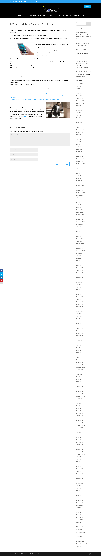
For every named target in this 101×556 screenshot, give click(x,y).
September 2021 (80, 221)
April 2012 (78, 493)
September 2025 (80, 108)
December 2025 (80, 100)
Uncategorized (80, 541)
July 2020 (78, 255)
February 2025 (79, 125)
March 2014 (79, 439)
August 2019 (79, 282)
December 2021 (80, 214)
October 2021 (79, 219)
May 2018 (78, 318)
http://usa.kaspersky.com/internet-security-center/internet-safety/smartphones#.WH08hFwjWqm (35, 99)
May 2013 (78, 461)
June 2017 (79, 345)
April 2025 (78, 120)
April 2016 (78, 379)
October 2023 (79, 161)
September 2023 (80, 163)
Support (58, 15)
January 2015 (79, 415)
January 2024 (79, 154)
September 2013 (80, 454)
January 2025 (79, 127)
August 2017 (79, 340)
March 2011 (79, 514)
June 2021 (79, 229)
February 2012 (79, 498)
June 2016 (79, 374)
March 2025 (79, 122)
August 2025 (79, 110)
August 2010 (79, 519)
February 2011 (79, 517)
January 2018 (79, 328)
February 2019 (79, 297)
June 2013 (79, 459)
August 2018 (79, 311)
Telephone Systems (81, 539)
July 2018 (78, 313)
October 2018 (79, 306)
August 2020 (79, 253)
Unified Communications (82, 543)
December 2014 (80, 418)
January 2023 (79, 183)
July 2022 (78, 197)
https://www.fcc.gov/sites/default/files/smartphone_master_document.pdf (29, 93)
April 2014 (78, 437)
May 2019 (78, 289)
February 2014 (79, 442)
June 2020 (79, 258)
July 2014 (78, 430)
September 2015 (80, 396)
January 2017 (79, 357)
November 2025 (80, 103)
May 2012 (78, 490)
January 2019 (79, 299)
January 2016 (79, 386)
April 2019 (78, 292)
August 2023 (79, 166)
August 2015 (79, 398)
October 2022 (79, 190)
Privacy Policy (76, 15)
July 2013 (78, 456)
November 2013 (80, 449)
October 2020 (79, 248)
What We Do (33, 15)
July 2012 (78, 485)
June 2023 (79, 171)
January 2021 (79, 241)
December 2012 (80, 473)
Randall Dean (79, 70)
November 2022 (80, 188)
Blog (51, 15)
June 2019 (79, 287)
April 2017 (78, 350)
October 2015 (79, 393)
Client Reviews (42, 15)
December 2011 (80, 500)
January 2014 (79, 444)
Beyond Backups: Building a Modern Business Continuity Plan (83, 36)
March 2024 (79, 149)
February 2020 (79, 267)
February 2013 (79, 468)
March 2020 (79, 265)
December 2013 (80, 447)
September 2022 (80, 192)
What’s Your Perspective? (82, 41)
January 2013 (79, 471)
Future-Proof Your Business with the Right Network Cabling (83, 45)
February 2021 (79, 238)
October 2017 (79, 335)
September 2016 (80, 367)
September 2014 (80, 425)
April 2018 (78, 321)
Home (19, 15)
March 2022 (79, 207)
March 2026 (79, 95)
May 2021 (78, 231)
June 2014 (79, 432)
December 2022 (80, 185)
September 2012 (80, 481)
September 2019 (80, 280)
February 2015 (79, 413)
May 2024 (78, 144)
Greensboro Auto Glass (82, 74)
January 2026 (79, 98)
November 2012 (80, 476)
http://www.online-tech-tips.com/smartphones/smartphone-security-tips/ (29, 91)
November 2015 (80, 391)
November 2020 (80, 246)
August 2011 (79, 505)
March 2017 (79, 352)
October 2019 (79, 277)
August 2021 (79, 224)
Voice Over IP (79, 546)
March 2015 (79, 410)
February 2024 (79, 151)
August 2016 (79, 369)
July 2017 (78, 343)
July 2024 (78, 139)
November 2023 (80, 158)
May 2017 (78, 347)
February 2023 (79, 180)
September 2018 (80, 309)
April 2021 (78, 234)
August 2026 (79, 83)
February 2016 (79, 384)
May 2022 (78, 202)
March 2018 (79, 323)
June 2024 (79, 141)
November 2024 (80, 132)
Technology (79, 536)
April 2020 (78, 263)
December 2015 (80, 389)
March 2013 (79, 466)
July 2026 (78, 86)
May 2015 (78, 406)
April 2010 (78, 522)
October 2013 (79, 452)
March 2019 (79, 294)
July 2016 (78, 372)
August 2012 (79, 483)
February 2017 (79, 355)
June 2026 (79, 88)
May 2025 (78, 117)
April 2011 (78, 512)
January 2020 (79, 270)
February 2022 (79, 209)
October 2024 (79, 134)
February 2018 (79, 326)
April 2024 (78, 146)
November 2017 (80, 333)
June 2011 (79, 507)
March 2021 (79, 236)
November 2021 (80, 217)
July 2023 (78, 168)
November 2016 (80, 362)
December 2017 (80, 330)
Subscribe (87, 6)
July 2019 (78, 284)
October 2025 (79, 105)
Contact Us (66, 15)
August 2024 (79, 137)
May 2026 (78, 91)
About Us (25, 15)
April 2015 (78, 408)
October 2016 (79, 364)
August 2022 (79, 195)
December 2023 (80, 156)
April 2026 (78, 93)
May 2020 (78, 260)
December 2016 (80, 359)
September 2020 (80, 250)
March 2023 (79, 178)
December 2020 (80, 243)
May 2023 (78, 173)
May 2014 (78, 435)
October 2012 (79, 478)
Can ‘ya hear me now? (81, 49)
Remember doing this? (81, 32)
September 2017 (80, 338)
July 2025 (78, 112)
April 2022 (78, 204)
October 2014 (79, 422)
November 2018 (80, 304)
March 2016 (79, 381)
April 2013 (78, 464)
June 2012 (79, 488)
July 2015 (78, 401)
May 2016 (78, 376)
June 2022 (79, 200)
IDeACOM (25, 116)
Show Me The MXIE (81, 76)
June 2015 (79, 403)
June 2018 (79, 316)
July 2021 (78, 226)
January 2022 (79, 212)
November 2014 (80, 420)
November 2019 (80, 275)
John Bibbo (79, 61)
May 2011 (78, 510)
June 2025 (79, 115)
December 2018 (80, 301)
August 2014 (79, 427)
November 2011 (80, 502)
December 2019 (80, 272)
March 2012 (79, 495)
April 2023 (78, 175)
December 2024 (80, 129)
